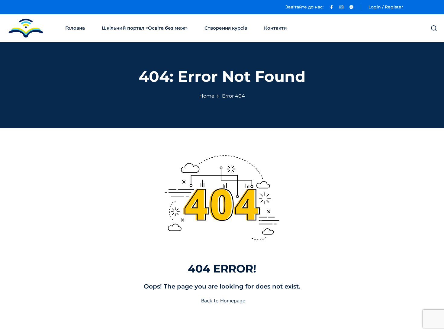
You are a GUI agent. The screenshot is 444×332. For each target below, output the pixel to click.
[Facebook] (331, 7)
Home (206, 96)
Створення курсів (225, 28)
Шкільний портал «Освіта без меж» (145, 28)
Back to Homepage (223, 301)
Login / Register (385, 7)
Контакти (275, 28)
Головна (75, 28)
